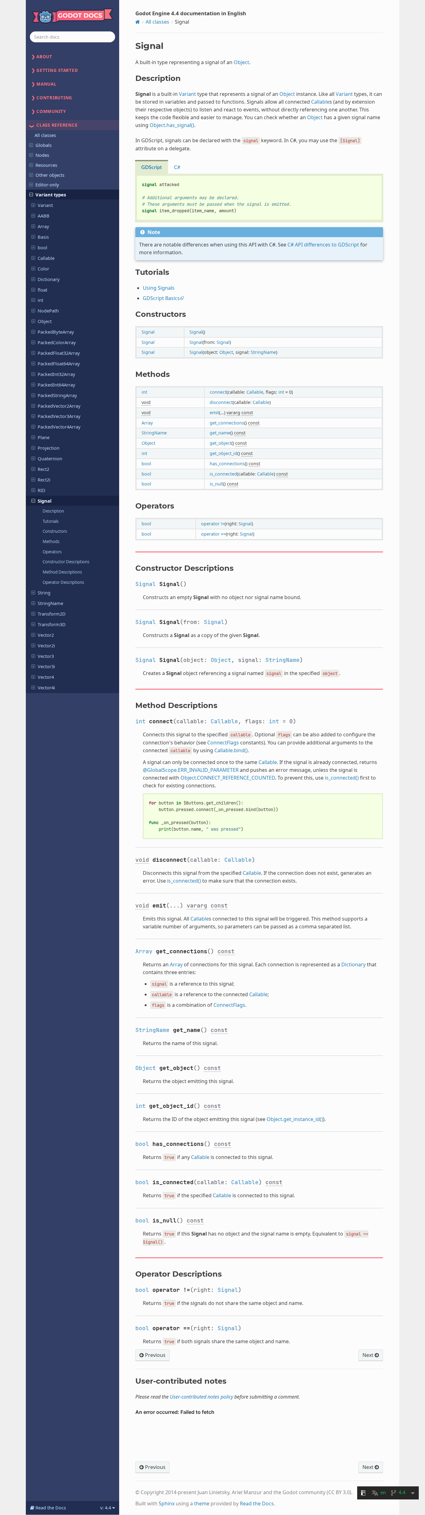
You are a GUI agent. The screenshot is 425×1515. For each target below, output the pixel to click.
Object (45, 321)
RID (41, 490)
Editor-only (47, 184)
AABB (43, 216)
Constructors (55, 531)
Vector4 (46, 677)
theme (201, 1503)
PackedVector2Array (59, 406)
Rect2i (44, 479)
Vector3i (46, 666)
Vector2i (46, 645)
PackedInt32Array (56, 374)
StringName (50, 603)
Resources (46, 165)
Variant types (50, 194)
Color (43, 268)
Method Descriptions (62, 572)
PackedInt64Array (56, 385)
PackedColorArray (57, 342)
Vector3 (46, 656)
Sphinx (167, 1503)
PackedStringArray (57, 395)
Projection (48, 448)
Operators (52, 552)
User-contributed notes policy (201, 1396)
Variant (45, 205)
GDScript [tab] (151, 167)
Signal (44, 501)
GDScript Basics (161, 298)
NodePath (48, 310)
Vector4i (46, 687)
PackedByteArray (56, 332)
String (44, 592)
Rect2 (43, 469)
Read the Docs (257, 1503)
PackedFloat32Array (59, 353)
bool (42, 247)
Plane (43, 437)
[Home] (137, 21)
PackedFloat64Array (59, 363)
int (40, 300)
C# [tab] (177, 167)
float (42, 290)
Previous (155, 1355)
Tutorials (50, 521)
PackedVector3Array (59, 416)
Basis (43, 237)
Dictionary (49, 279)
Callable (46, 258)
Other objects (49, 175)
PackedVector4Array (59, 427)
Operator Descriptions (63, 582)
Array (43, 226)
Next (368, 1355)
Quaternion (50, 458)
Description (53, 511)
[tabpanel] (259, 198)
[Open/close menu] (31, 145)
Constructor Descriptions (66, 562)
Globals (43, 145)
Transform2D (52, 614)
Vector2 (46, 635)
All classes (45, 135)
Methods (51, 541)
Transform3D (52, 624)
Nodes (42, 155)
